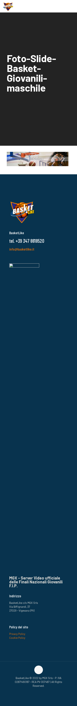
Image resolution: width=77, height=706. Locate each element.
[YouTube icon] (40, 691)
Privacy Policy (17, 634)
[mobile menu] (71, 6)
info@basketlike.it (21, 249)
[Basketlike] (8, 6)
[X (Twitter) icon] (45, 691)
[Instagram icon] (36, 691)
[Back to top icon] (38, 670)
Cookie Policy (17, 637)
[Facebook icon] (32, 691)
